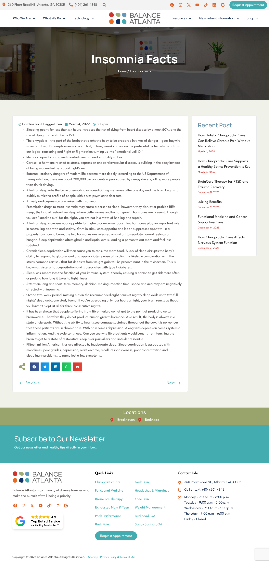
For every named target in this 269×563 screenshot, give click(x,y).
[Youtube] (197, 5)
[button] (104, 5)
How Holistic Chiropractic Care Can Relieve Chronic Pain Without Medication (224, 141)
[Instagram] (180, 5)
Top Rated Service (45, 521)
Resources (180, 18)
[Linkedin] (214, 5)
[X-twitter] (189, 5)
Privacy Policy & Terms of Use (117, 557)
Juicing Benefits (210, 202)
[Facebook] (172, 5)
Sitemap (93, 557)
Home (122, 71)
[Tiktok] (206, 5)
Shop (250, 18)
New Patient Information (217, 18)
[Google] (222, 5)
